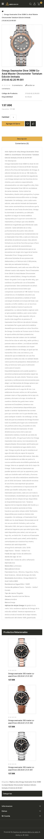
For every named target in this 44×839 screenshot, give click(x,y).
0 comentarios (17, 85)
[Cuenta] (34, 4)
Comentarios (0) (22, 143)
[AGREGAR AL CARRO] (35, 665)
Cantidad (5, 117)
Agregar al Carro (13, 124)
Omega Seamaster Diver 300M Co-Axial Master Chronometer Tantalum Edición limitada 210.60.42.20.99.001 (20, 17)
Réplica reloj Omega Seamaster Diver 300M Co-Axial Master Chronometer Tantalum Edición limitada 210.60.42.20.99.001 (21, 785)
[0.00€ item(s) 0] (39, 6)
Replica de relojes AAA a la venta (25, 832)
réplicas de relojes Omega (14, 605)
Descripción (22, 139)
